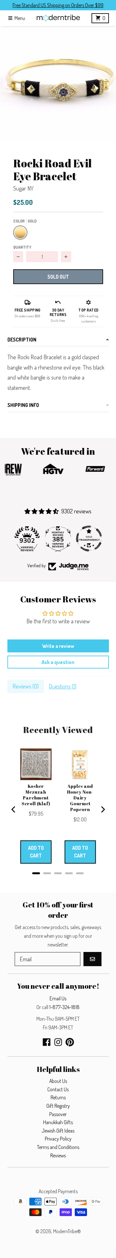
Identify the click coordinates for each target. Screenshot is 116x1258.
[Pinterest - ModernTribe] (69, 1042)
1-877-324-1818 (64, 1007)
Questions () (62, 686)
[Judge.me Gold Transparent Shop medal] (89, 538)
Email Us (58, 998)
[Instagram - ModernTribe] (58, 1042)
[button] (58, 84)
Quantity (22, 247)
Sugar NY (23, 188)
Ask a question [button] (58, 662)
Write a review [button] (58, 646)
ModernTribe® (67, 1231)
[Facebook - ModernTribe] (46, 1042)
